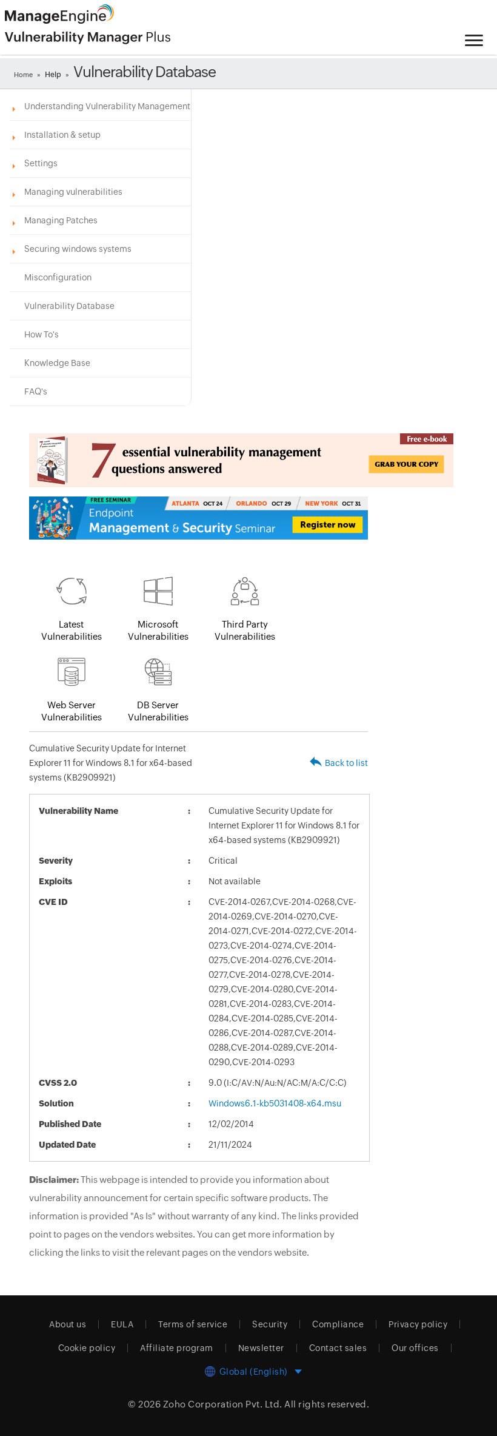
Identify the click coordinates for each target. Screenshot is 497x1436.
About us (67, 1324)
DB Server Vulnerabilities (158, 711)
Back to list (346, 763)
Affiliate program (176, 1348)
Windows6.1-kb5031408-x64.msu (274, 1103)
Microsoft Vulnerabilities (158, 630)
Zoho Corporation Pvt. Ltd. (222, 1404)
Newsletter (261, 1348)
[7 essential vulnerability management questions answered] (198, 460)
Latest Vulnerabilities (71, 630)
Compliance (338, 1324)
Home (23, 74)
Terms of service (192, 1324)
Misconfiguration (58, 277)
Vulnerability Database (69, 306)
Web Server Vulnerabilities (71, 711)
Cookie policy (87, 1348)
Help (53, 74)
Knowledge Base (57, 363)
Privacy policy (418, 1324)
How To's (41, 334)
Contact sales (338, 1348)
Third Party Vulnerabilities (245, 630)
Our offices (415, 1348)
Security (269, 1324)
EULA (122, 1324)
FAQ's (35, 391)
